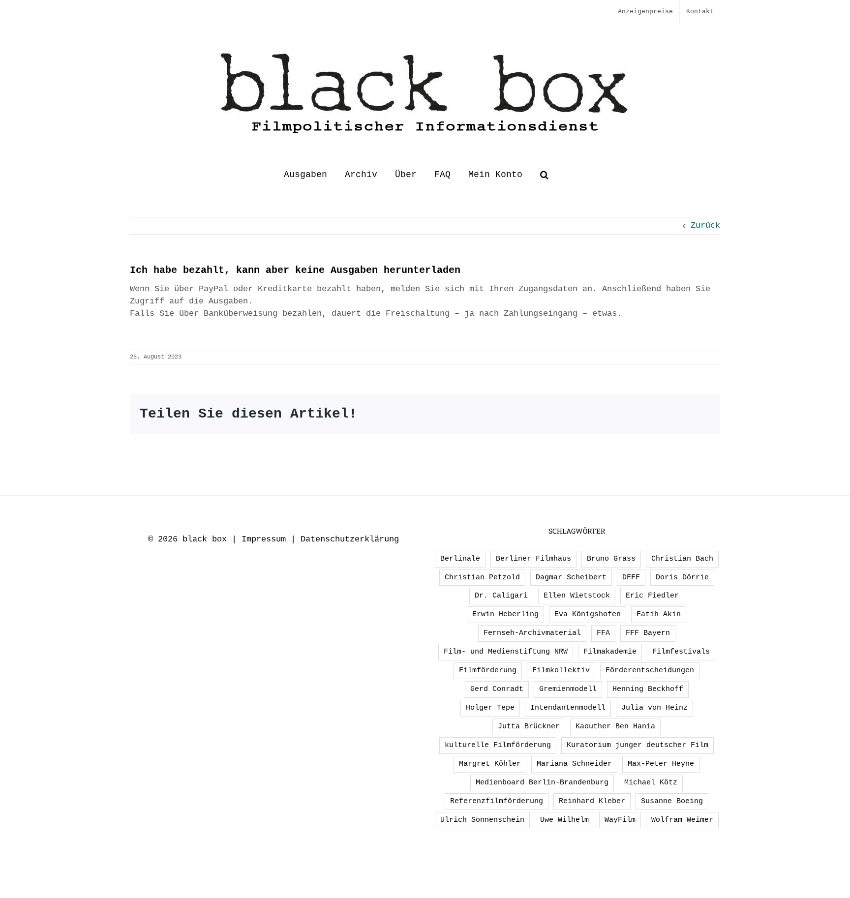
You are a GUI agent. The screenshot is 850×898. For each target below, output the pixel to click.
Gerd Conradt (496, 689)
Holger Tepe (490, 708)
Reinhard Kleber (592, 801)
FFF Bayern (648, 633)
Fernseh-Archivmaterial (532, 633)
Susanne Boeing (672, 801)
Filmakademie (610, 652)
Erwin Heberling (505, 614)
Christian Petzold (482, 577)
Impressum (264, 539)
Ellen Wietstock (577, 595)
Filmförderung (487, 670)
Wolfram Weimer (682, 820)
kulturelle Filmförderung (498, 745)
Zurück (705, 225)
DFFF (631, 577)
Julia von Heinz (654, 708)
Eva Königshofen (587, 614)
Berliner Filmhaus (533, 559)
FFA (603, 633)
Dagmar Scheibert (571, 577)
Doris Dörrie (682, 577)
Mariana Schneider (574, 764)
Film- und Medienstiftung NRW (506, 652)
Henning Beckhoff (647, 689)
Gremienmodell (568, 689)
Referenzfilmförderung (496, 801)
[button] (544, 174)
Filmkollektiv (561, 670)
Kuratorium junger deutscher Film (637, 745)
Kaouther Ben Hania (615, 726)
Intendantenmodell (568, 708)
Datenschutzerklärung (350, 539)
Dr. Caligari (501, 595)
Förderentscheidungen (650, 670)
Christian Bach (682, 559)
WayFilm (620, 820)
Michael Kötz (650, 782)
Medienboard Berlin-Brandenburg (542, 782)
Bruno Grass (611, 559)
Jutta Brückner (529, 726)
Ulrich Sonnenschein (482, 820)
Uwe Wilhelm (564, 820)
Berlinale (460, 559)
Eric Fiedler (652, 595)
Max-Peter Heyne (661, 764)
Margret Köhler (490, 764)
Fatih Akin (659, 614)
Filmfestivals (681, 652)
